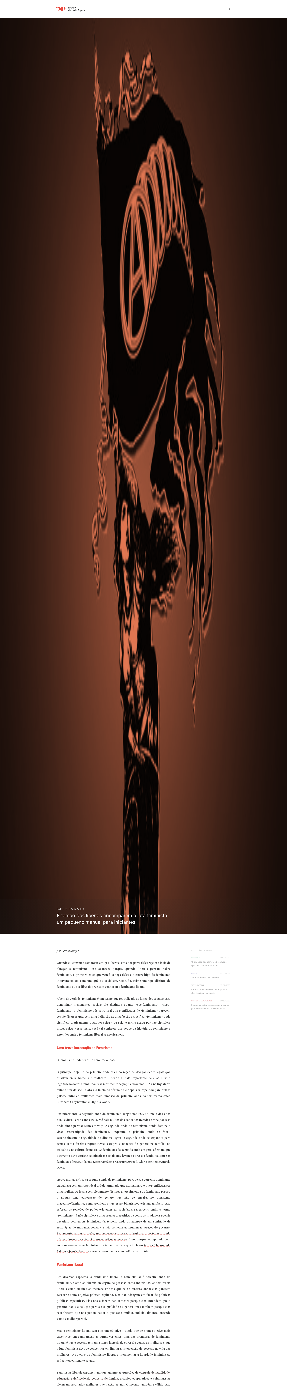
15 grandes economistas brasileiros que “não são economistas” (208, 964)
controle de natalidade (154, 1372)
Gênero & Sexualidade (201, 1001)
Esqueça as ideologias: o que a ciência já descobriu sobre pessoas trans (210, 1007)
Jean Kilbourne (78, 1251)
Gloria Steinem (148, 1161)
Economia (195, 958)
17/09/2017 (225, 958)
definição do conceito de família (95, 1378)
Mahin (194, 973)
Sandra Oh (151, 1245)
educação (63, 1378)
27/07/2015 (225, 985)
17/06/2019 (225, 973)
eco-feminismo (147, 1004)
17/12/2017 (225, 1001)
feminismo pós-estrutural (94, 1010)
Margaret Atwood (126, 1161)
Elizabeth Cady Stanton (72, 1102)
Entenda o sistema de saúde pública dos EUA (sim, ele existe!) (209, 991)
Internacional (198, 985)
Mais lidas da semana (201, 950)
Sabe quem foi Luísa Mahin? (205, 977)
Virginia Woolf (99, 1102)
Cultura (62, 909)
